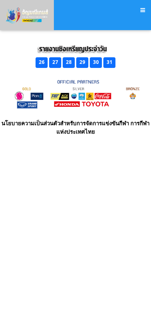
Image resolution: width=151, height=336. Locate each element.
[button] (42, 62)
